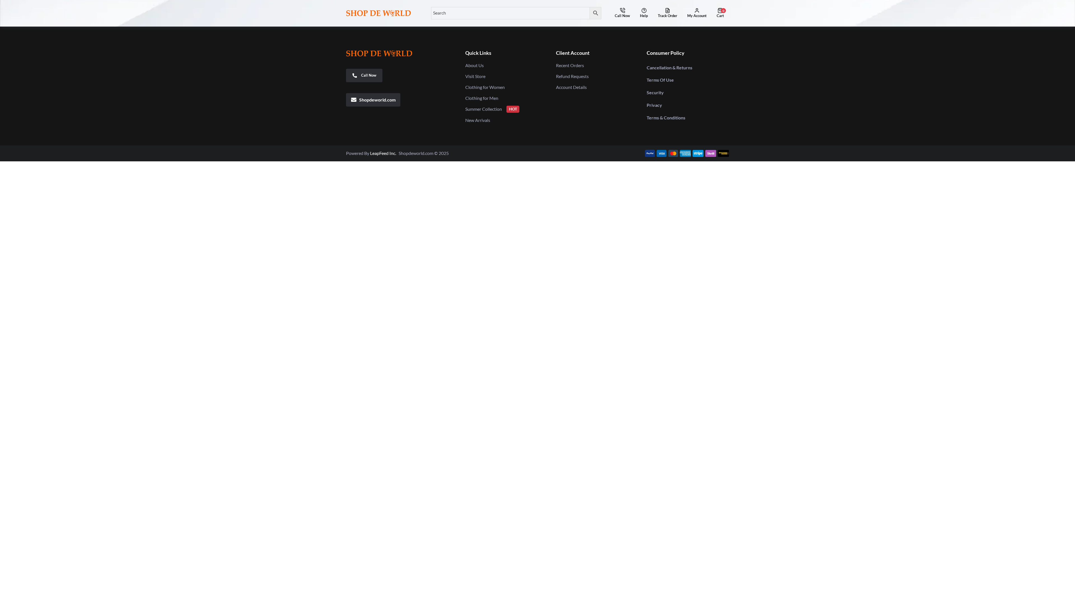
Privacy (654, 105)
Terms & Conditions (666, 117)
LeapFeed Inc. (384, 153)
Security (655, 92)
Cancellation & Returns (669, 67)
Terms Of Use (660, 79)
